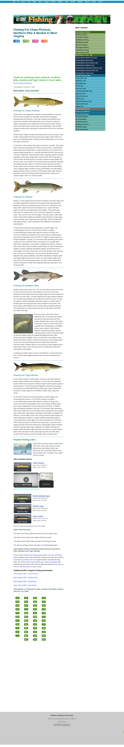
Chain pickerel (38, 463)
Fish (29, 1)
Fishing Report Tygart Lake (85, 73)
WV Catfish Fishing (82, 37)
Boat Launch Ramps (82, 114)
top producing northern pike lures (25, 559)
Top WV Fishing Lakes (83, 75)
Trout (66, 1)
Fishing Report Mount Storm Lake (87, 63)
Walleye (60, 1)
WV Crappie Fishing (82, 47)
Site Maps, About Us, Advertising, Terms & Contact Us (62, 718)
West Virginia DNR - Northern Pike (25, 577)
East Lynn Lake (81, 88)
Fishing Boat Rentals (83, 109)
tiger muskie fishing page (49, 562)
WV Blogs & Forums (82, 124)
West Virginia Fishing (83, 32)
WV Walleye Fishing (82, 40)
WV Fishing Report (82, 116)
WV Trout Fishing (81, 45)
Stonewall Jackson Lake (84, 101)
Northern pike (38, 506)
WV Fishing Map (81, 119)
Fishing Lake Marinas (83, 111)
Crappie (46, 1)
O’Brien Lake (80, 98)
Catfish (53, 1)
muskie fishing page (27, 562)
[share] (35, 474)
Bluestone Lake (81, 80)
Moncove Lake (80, 93)
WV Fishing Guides (82, 129)
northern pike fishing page (32, 555)
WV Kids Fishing (81, 127)
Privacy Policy (62, 721)
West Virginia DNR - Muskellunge (25, 581)
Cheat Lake (79, 86)
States (34, 1)
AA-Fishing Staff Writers (24, 83)
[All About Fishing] (20, 1)
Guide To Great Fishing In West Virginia (26, 475)
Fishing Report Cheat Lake (84, 60)
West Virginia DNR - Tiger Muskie (25, 585)
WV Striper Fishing (82, 42)
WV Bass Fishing (81, 34)
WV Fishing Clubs (81, 121)
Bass (40, 1)
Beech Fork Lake (81, 78)
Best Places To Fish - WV (84, 55)
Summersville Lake (82, 104)
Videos (100, 1)
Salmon (87, 1)
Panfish (73, 1)
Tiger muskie (38, 516)
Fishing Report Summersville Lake (87, 70)
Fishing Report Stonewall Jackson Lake (89, 68)
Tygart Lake (79, 106)
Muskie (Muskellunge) (41, 496)
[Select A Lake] (18, 42)
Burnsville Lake (81, 83)
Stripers (80, 1)
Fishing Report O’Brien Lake (85, 65)
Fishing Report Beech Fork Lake (86, 57)
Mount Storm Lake (82, 96)
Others (94, 1)
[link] (17, 476)
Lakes (23, 1)
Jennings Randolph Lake (84, 91)
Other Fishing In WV (82, 52)
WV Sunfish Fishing (82, 50)
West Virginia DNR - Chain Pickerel (26, 574)
